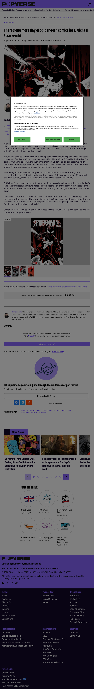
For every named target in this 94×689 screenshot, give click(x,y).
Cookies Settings (22, 139)
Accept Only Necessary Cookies (53, 139)
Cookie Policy (37, 113)
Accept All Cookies (72, 139)
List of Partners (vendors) (19, 131)
